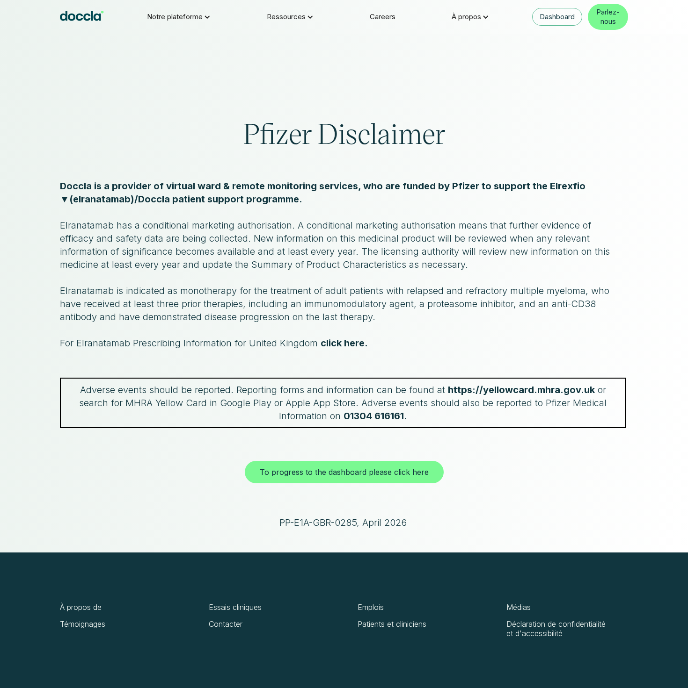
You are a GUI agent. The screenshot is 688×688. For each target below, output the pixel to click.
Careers (382, 16)
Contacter (225, 624)
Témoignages (82, 624)
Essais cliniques (235, 607)
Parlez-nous (608, 16)
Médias (518, 607)
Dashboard (557, 16)
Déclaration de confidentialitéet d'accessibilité (556, 628)
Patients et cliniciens (392, 624)
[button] (179, 17)
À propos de (81, 607)
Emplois (371, 607)
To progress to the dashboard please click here (344, 472)
